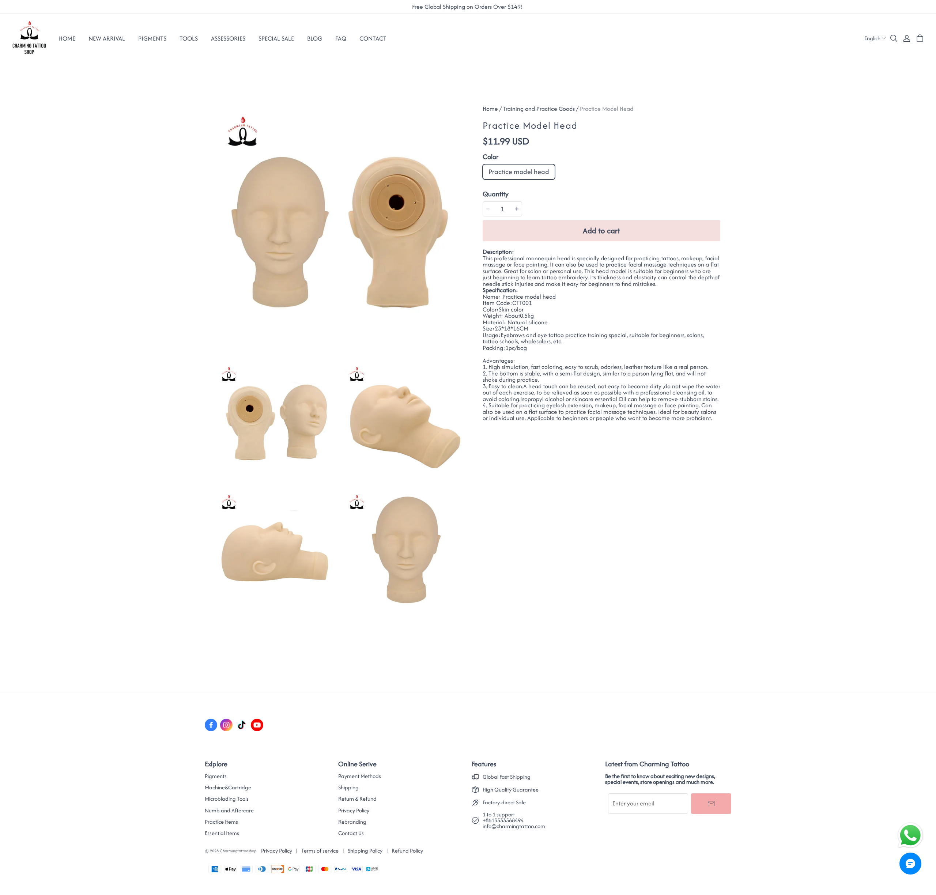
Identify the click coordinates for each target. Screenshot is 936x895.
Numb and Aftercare (229, 810)
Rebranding (352, 822)
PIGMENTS (152, 38)
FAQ (340, 38)
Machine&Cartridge (228, 787)
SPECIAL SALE (276, 38)
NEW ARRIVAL (106, 38)
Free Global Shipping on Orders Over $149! (468, 7)
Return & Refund (357, 799)
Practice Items (221, 822)
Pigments (216, 776)
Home (67, 38)
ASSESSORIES (228, 38)
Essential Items (222, 833)
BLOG (314, 38)
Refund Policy (407, 850)
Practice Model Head (606, 108)
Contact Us (351, 833)
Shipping (348, 787)
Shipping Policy (365, 850)
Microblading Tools (227, 799)
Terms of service (320, 850)
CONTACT (372, 38)
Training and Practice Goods (539, 108)
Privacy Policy (353, 810)
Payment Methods (359, 776)
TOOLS (189, 38)
